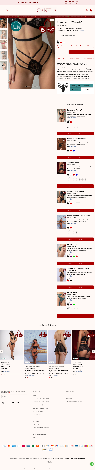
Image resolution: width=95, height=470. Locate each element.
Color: (58, 40)
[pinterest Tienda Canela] (18, 403)
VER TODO (36, 421)
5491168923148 (70, 395)
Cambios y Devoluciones (39, 434)
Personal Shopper (37, 431)
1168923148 (69, 398)
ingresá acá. (66, 458)
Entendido (70, 468)
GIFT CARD (36, 424)
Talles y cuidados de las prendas (41, 427)
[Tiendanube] (47, 462)
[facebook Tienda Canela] (8, 403)
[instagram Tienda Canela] (3, 403)
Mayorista (35, 437)
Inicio (34, 395)
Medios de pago (74, 58)
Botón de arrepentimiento (78, 458)
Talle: (68, 124)
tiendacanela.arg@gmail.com (74, 401)
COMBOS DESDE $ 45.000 (40, 408)
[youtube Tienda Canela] (13, 403)
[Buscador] (7, 10)
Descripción (60, 58)
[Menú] (3, 10)
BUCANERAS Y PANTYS (39, 418)
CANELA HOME (37, 414)
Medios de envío (89, 58)
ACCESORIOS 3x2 (38, 411)
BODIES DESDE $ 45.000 (40, 405)
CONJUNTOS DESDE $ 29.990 (41, 401)
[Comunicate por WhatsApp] (92, 464)
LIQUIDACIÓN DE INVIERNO (41, 398)
